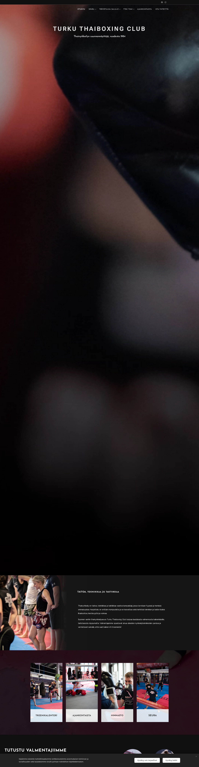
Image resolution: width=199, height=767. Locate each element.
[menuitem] (82, 9)
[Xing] (162, 2)
